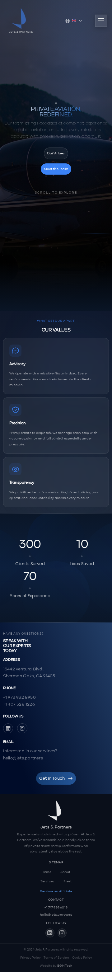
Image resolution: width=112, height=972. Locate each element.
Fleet (67, 881)
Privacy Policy (30, 957)
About (65, 872)
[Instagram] (22, 728)
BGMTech (64, 966)
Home (46, 872)
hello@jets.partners (56, 915)
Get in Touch (52, 778)
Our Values (56, 153)
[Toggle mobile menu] (101, 21)
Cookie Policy (82, 957)
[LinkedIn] (8, 728)
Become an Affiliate (56, 891)
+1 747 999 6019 (56, 907)
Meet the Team (56, 169)
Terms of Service (56, 957)
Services (47, 881)
